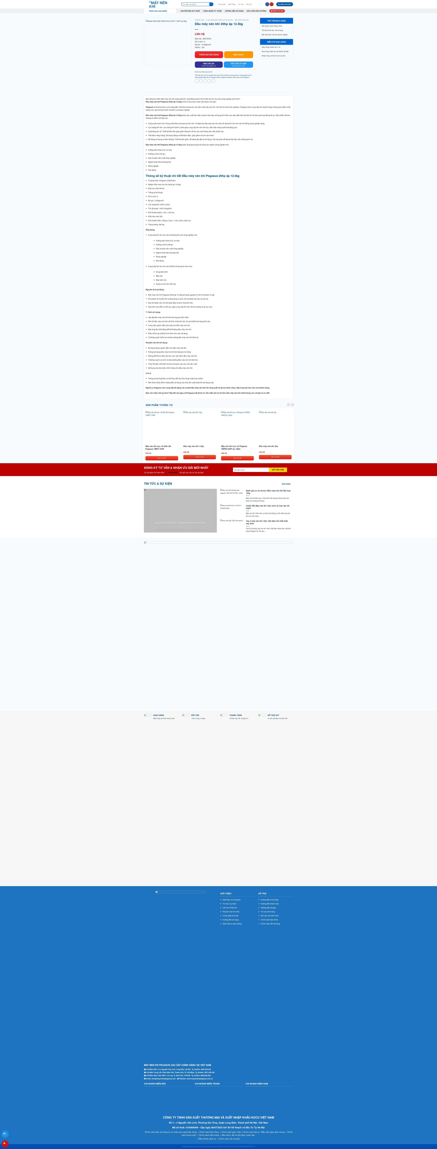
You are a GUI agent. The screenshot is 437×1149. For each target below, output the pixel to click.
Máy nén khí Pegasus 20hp (211, 77)
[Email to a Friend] (205, 81)
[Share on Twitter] (201, 81)
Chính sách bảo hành (269, 919)
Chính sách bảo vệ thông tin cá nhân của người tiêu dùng (171, 1131)
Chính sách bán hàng (209, 1131)
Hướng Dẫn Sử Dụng (234, 11)
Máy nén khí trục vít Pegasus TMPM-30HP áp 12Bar (234, 447)
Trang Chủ (222, 4)
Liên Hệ (249, 4)
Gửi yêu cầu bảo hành (270, 915)
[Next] (292, 404)
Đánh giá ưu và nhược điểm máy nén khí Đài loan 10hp (268, 491)
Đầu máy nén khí (242, 20)
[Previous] (288, 404)
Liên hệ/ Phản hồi (230, 907)
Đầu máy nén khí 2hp (268, 446)
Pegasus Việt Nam (226, 77)
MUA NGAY (239, 54)
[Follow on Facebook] (267, 4)
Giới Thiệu (232, 4)
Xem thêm (286, 484)
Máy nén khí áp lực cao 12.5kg (234, 75)
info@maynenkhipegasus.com (164, 1078)
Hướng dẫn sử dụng (231, 919)
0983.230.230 (206, 1069)
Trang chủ (199, 20)
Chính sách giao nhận (231, 1131)
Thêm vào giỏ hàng (209, 54)
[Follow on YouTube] (272, 4)
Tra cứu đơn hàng (268, 911)
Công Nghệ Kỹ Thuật (212, 11)
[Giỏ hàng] (262, 4)
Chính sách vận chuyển (229, 1138)
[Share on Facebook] (197, 81)
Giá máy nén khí (203, 75)
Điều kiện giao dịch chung (273, 1131)
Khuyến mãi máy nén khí (216, 75)
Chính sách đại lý (251, 1131)
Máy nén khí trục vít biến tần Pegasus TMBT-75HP (158, 447)
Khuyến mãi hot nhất (231, 911)
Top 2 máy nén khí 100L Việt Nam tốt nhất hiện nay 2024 (180, 523)
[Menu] (255, 4)
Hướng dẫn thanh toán (270, 903)
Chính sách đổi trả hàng (270, 923)
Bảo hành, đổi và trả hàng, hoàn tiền (238, 1135)
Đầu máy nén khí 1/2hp (193, 446)
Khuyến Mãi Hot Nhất (190, 11)
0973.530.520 (210, 1072)
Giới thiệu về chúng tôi (232, 899)
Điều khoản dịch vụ (207, 1138)
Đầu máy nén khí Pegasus (241, 77)
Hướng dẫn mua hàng (269, 899)
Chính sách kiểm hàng (209, 1135)
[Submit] (211, 4)
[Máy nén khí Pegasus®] (160, 4)
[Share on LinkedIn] (213, 81)
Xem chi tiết (162, 458)
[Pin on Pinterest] (209, 81)
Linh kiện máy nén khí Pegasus (219, 20)
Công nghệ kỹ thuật (230, 915)
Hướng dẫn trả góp (268, 907)
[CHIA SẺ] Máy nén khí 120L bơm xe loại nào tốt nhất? (267, 506)
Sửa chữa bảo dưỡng (256, 11)
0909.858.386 (206, 1075)
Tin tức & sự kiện (229, 903)
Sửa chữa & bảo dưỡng (232, 923)
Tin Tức (241, 4)
